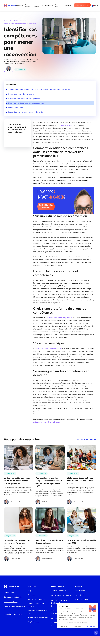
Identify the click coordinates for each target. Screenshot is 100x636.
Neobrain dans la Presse (13, 614)
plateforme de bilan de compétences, (59, 318)
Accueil (6, 21)
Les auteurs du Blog (11, 602)
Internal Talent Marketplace (38, 618)
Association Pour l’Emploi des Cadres (48, 348)
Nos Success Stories (82, 599)
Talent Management (58, 591)
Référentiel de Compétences (61, 595)
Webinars (31, 595)
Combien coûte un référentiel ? (14, 608)
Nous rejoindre (80, 595)
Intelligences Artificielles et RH (37, 612)
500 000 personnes (65, 125)
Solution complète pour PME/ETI (36, 604)
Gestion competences (20, 21)
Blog (11, 21)
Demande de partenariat (13, 597)
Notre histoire (80, 591)
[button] (95, 5)
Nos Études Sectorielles (36, 599)
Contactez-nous (9, 592)
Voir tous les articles (86, 439)
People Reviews (33, 622)
